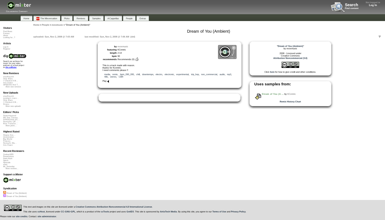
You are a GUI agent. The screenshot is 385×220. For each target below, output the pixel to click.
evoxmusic (123, 46)
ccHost (41, 211)
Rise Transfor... (10, 124)
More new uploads (13, 106)
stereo (113, 77)
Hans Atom (7, 158)
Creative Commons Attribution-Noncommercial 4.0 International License (114, 207)
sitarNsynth (8, 77)
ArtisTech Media (168, 211)
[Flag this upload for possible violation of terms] (380, 36)
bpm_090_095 (127, 74)
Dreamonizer (8, 156)
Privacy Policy (238, 211)
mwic (5, 164)
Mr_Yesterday (9, 167)
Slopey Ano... (9, 135)
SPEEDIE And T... (11, 85)
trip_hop (195, 74)
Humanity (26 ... (10, 122)
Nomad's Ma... (10, 143)
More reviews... (12, 169)
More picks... (11, 126)
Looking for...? (9, 37)
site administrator (46, 216)
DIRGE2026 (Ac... (11, 120)
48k (106, 77)
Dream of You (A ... (273, 94)
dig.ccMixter (11, 67)
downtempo (147, 74)
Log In (373, 5)
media (107, 74)
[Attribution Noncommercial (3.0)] (290, 67)
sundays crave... (11, 98)
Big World (7, 139)
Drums (6, 104)
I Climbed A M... (10, 81)
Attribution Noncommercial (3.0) (290, 58)
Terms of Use (219, 211)
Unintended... (9, 137)
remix (115, 74)
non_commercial (209, 74)
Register (6, 49)
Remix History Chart (290, 101)
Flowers (6, 141)
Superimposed (9, 116)
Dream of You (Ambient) (16, 193)
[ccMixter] (19, 7)
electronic (169, 74)
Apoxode (6, 162)
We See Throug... (11, 118)
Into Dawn (8, 83)
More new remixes (13, 87)
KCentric (291, 94)
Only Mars (8, 79)
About (5, 35)
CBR (121, 77)
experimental (182, 74)
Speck (5, 160)
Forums (6, 33)
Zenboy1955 (8, 154)
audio (222, 74)
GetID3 (130, 211)
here (272, 72)
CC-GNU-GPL (68, 211)
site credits (21, 216)
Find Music (7, 31)
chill (138, 74)
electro (159, 74)
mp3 (229, 74)
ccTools (105, 211)
